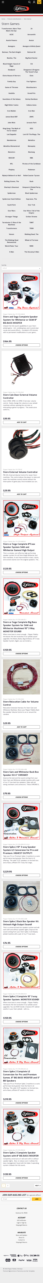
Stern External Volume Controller (20, 472)
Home (3, 19)
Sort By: (4, 265)
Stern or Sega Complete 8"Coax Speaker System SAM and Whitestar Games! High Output (19, 547)
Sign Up (24, 1223)
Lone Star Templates (29, 1271)
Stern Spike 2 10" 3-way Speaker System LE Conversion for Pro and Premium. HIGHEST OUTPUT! (20, 850)
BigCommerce (13, 1271)
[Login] (34, 2)
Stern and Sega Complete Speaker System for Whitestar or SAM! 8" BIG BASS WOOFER (20, 319)
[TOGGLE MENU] (3, 2)
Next (37, 1186)
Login (18, 1223)
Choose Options (21, 345)
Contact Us (21, 1240)
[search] (29, 2)
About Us (21, 1237)
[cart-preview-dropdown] (38, 2)
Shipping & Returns (21, 1225)
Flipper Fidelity (7, 314)
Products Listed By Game (14, 19)
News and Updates (21, 1235)
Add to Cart (21, 422)
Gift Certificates (21, 1220)
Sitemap (19, 1269)
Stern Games (27, 19)
